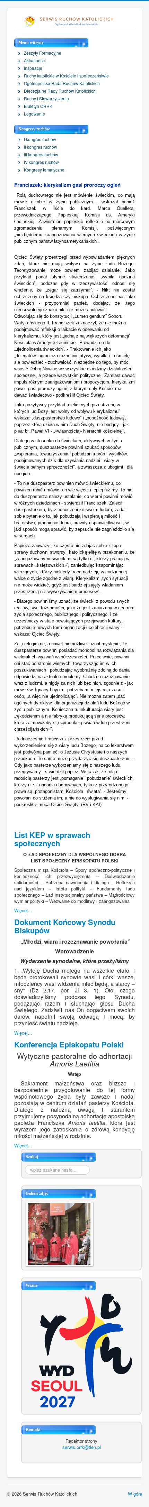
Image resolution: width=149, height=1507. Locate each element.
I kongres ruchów (40, 139)
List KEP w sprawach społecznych (52, 839)
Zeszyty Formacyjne (42, 53)
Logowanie (34, 114)
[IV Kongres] (59, 1233)
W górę (135, 1493)
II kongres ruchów (40, 147)
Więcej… (23, 910)
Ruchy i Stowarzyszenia (46, 98)
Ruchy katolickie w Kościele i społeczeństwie (66, 75)
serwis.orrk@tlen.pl (81, 1447)
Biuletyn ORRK (38, 106)
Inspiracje (33, 68)
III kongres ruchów (41, 154)
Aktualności (35, 60)
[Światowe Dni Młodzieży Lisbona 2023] (81, 1350)
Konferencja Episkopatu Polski (69, 1044)
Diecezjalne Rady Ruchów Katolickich (60, 91)
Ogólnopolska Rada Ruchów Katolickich (62, 83)
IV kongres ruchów (41, 162)
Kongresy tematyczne (44, 170)
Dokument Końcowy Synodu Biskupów (64, 926)
